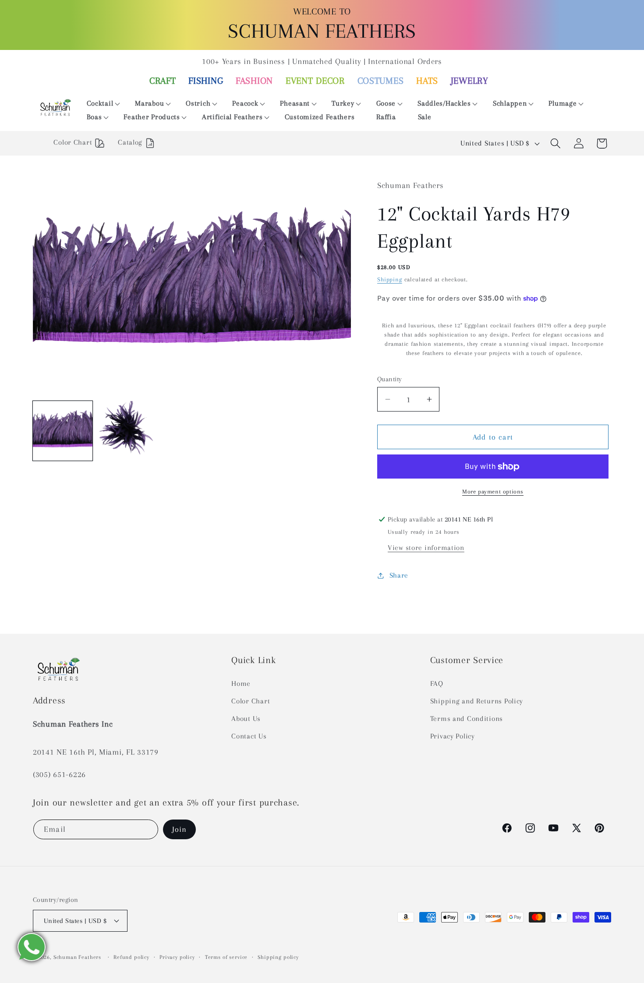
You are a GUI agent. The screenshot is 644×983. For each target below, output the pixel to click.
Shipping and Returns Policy (476, 701)
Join (179, 829)
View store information (426, 547)
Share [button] (398, 575)
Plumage (562, 103)
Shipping (389, 279)
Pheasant (295, 103)
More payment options (493, 491)
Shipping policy (278, 957)
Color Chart (250, 701)
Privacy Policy (452, 736)
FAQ (436, 683)
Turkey (343, 103)
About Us (246, 718)
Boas (94, 117)
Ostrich (198, 103)
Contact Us (248, 736)
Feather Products (152, 117)
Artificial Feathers (232, 117)
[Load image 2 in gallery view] (127, 431)
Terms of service (226, 957)
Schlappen (510, 103)
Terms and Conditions (466, 718)
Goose (386, 103)
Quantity (389, 379)
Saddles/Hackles (444, 103)
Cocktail (100, 103)
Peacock (245, 103)
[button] (100, 103)
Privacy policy (177, 957)
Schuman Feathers (77, 957)
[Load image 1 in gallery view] (62, 431)
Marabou (149, 103)
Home (241, 683)
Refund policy (131, 957)
